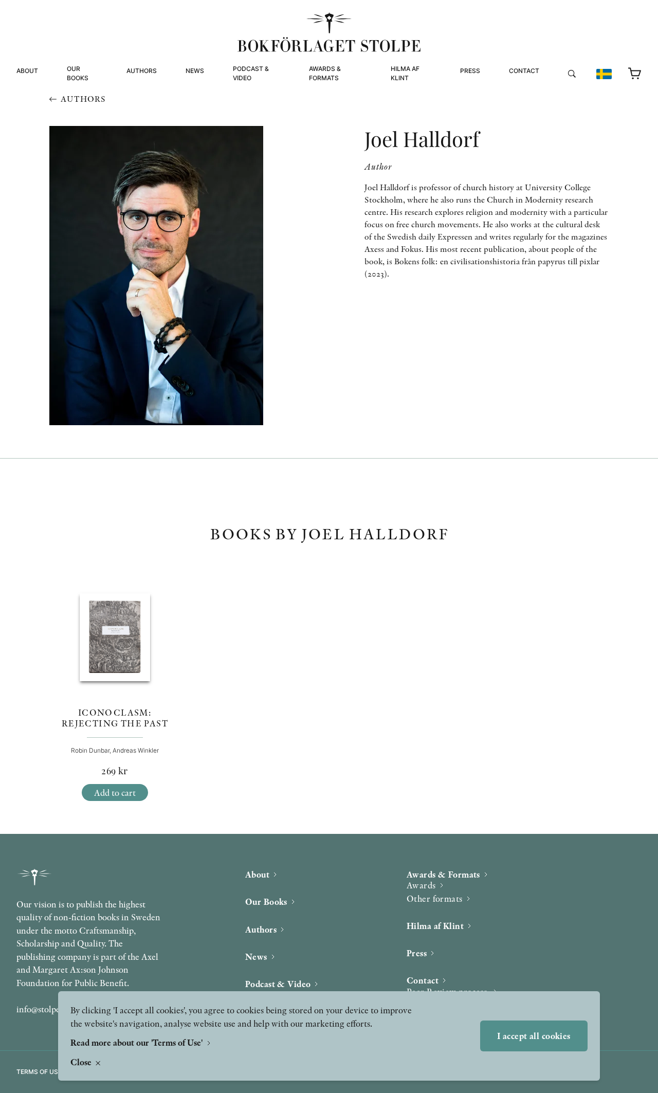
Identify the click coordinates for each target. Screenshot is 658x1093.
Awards (421, 885)
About (27, 71)
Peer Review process (546, 91)
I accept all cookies (534, 1036)
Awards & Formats (325, 73)
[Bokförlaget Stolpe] (329, 32)
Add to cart (115, 792)
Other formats (336, 111)
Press (470, 71)
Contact (524, 71)
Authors (141, 71)
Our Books (77, 73)
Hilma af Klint (405, 73)
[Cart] (635, 74)
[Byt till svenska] (603, 74)
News (195, 71)
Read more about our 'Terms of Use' (137, 1042)
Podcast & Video (251, 73)
